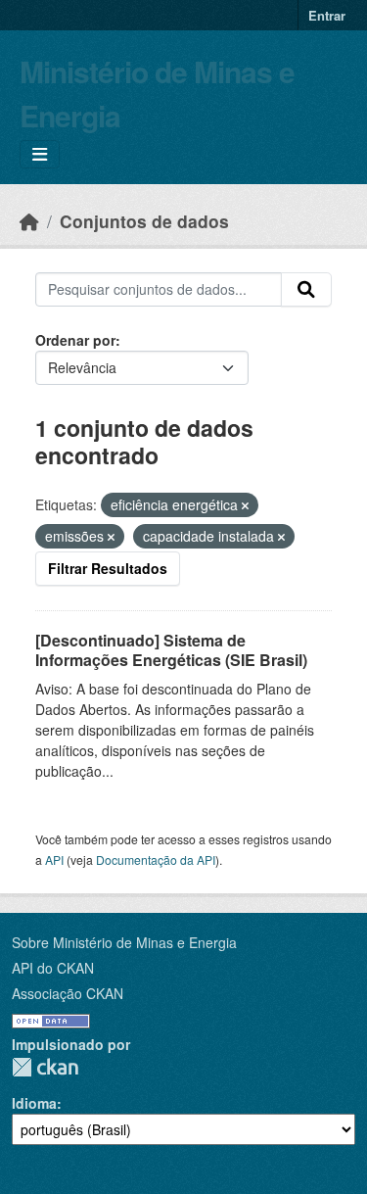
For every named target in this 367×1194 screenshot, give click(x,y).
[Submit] (306, 290)
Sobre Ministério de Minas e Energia (124, 942)
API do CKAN (53, 968)
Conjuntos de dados (144, 221)
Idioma (34, 1103)
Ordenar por (75, 340)
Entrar (326, 15)
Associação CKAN (67, 993)
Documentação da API (155, 859)
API (54, 859)
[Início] (29, 221)
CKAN (45, 1067)
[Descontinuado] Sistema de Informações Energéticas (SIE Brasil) (171, 650)
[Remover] (245, 505)
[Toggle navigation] (40, 154)
